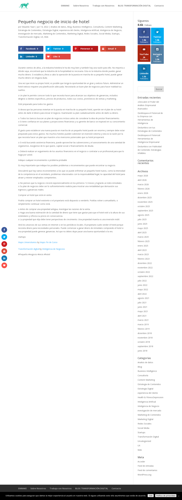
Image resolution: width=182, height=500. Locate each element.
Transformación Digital (28, 37)
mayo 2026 (143, 175)
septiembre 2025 (145, 210)
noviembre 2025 (145, 202)
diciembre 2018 (145, 333)
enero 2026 (143, 193)
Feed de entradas (146, 465)
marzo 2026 (143, 184)
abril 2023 (142, 250)
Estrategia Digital (50, 30)
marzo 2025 (143, 237)
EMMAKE (65, 6)
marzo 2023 (143, 254)
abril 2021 (142, 315)
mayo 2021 (143, 311)
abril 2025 (142, 232)
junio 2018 (142, 350)
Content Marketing (113, 26)
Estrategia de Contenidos (29, 30)
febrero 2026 (144, 188)
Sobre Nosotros (81, 6)
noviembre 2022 (145, 267)
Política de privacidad (165, 495)
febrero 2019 (144, 328)
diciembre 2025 (145, 197)
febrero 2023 (144, 258)
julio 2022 (142, 280)
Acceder (141, 461)
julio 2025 (142, 219)
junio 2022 (142, 285)
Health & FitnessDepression (150, 397)
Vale (151, 495)
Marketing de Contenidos (54, 33)
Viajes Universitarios (27, 242)
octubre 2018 (144, 342)
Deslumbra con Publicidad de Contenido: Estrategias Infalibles (150, 150)
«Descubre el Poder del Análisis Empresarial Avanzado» (148, 105)
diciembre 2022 (145, 263)
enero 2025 (143, 245)
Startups (115, 33)
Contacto (159, 6)
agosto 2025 (143, 215)
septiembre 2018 (145, 346)
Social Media (105, 33)
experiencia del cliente (69, 30)
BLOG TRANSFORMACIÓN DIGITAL (134, 6)
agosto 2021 (143, 298)
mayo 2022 (143, 289)
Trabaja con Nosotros (103, 6)
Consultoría (98, 26)
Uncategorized (144, 441)
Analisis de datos (58, 26)
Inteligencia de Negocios (53, 249)
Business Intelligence (82, 26)
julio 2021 (142, 302)
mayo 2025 (143, 228)
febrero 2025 (144, 241)
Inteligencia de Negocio (111, 30)
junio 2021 (142, 307)
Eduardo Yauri (28, 26)
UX (42, 37)
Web (46, 37)
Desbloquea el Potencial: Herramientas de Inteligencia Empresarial (149, 138)
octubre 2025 (144, 206)
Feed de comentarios (147, 470)
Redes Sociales (91, 33)
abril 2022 (142, 293)
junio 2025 (142, 223)
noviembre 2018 (145, 337)
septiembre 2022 (145, 276)
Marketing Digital (75, 33)
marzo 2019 (143, 324)
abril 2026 (142, 180)
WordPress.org (144, 474)
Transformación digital (28, 249)
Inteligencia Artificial (90, 30)
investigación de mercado (30, 33)
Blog (69, 26)
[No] (178, 496)
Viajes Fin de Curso (48, 242)
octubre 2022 (144, 272)
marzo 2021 (143, 320)
